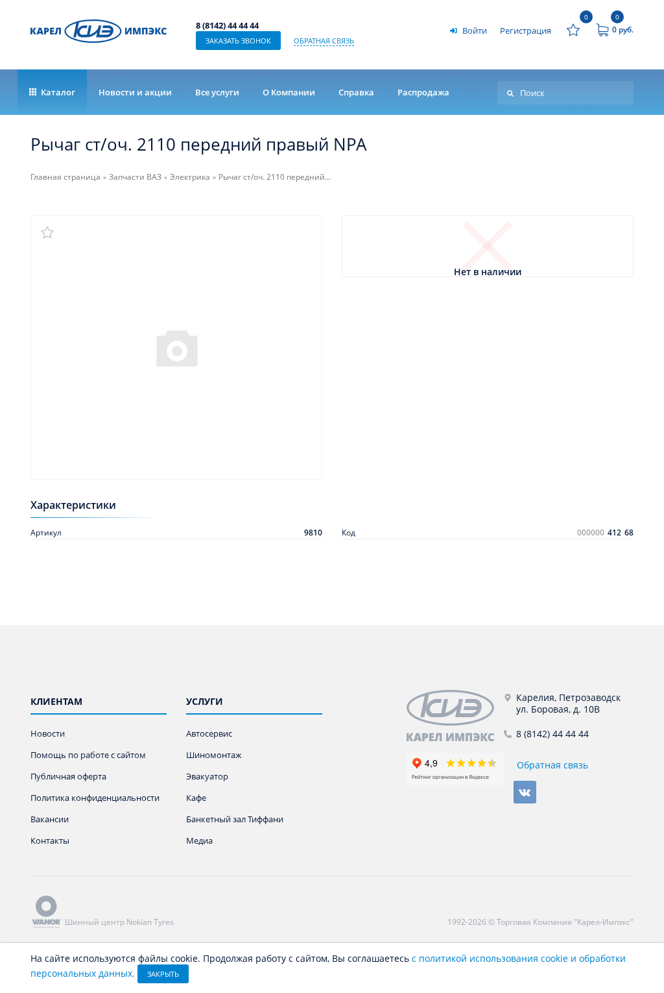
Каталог (57, 92)
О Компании (289, 92)
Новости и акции (135, 92)
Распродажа (423, 92)
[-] (455, 715)
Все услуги (217, 92)
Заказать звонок (238, 40)
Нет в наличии (487, 272)
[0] (573, 29)
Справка (356, 92)
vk (525, 792)
